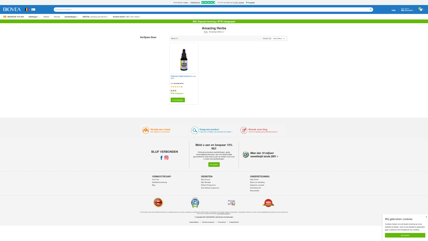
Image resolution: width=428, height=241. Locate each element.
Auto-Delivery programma (210, 188)
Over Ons (155, 179)
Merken (46, 16)
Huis (206, 31)
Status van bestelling (257, 182)
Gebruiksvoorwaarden (208, 222)
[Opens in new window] (161, 157)
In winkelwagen (177, 100)
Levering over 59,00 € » (95, 16)
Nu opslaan (214, 164)
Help (394, 10)
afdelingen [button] (33, 16)
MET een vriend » (126, 16)
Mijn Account (205, 179)
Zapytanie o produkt (257, 185)
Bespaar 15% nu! (15, 16)
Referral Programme (208, 185)
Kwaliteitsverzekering (159, 182)
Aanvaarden (405, 235)
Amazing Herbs (179, 83)
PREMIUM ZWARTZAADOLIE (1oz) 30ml (183, 77)
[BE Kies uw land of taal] (27, 9)
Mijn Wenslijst (206, 182)
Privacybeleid (222, 222)
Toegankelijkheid (194, 222)
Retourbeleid (254, 190)
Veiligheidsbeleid (234, 222)
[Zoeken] (370, 9)
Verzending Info (255, 188)
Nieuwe (57, 16)
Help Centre (254, 179)
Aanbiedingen (70, 16)
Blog (153, 185)
